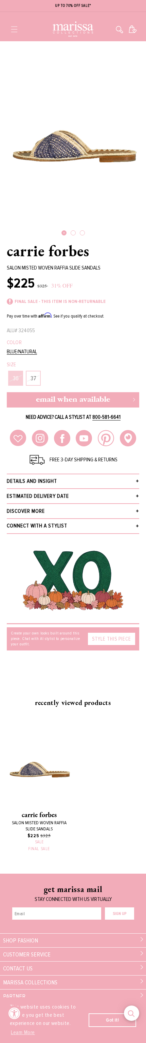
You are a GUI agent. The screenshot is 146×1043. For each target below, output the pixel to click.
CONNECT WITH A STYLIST (37, 525)
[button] (14, 29)
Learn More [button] (23, 1032)
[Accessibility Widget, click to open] (14, 1013)
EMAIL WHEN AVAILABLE (73, 399)
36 (16, 378)
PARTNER (14, 996)
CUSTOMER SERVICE (27, 954)
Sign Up (119, 913)
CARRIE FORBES (48, 251)
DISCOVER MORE (26, 511)
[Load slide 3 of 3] (82, 232)
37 (33, 378)
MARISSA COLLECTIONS (30, 982)
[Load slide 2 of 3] (73, 232)
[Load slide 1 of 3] (64, 232)
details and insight (32, 481)
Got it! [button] (112, 1020)
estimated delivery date (38, 496)
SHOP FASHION (20, 940)
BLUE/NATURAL (22, 352)
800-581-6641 (106, 417)
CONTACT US (18, 968)
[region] (73, 6)
